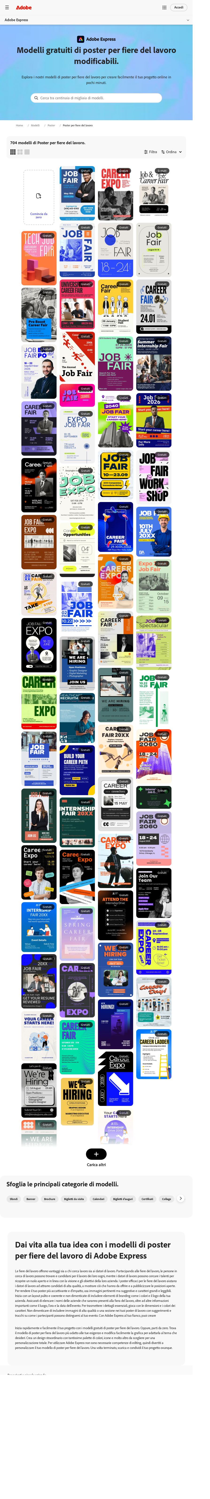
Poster (51, 125)
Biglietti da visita (74, 1199)
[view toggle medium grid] (20, 152)
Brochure (49, 1199)
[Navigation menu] (7, 7)
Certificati (147, 1199)
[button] (164, 7)
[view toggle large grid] (27, 152)
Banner (31, 1199)
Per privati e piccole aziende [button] (27, 1375)
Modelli (35, 125)
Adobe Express (16, 20)
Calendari (98, 1199)
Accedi (178, 7)
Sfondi (14, 1199)
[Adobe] (23, 7)
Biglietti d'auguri (123, 1199)
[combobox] (96, 98)
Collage (166, 1199)
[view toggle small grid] (13, 152)
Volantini (185, 1199)
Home (19, 125)
